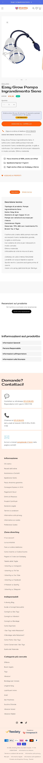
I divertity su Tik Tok (11, 570)
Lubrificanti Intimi (10, 690)
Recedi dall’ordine (10, 468)
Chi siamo (7, 464)
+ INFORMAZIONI (21, 117)
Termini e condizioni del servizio (13, 753)
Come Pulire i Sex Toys (12, 640)
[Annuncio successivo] (40, 2)
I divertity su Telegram (12, 589)
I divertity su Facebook (12, 580)
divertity (14, 747)
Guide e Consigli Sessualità (14, 607)
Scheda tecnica (27, 192)
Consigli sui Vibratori (11, 616)
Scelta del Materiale (11, 649)
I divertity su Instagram (12, 566)
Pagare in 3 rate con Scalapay (15, 557)
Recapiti (6, 756)
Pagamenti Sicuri (10, 492)
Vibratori (7, 676)
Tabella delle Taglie (11, 561)
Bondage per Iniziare (11, 681)
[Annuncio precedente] (3, 2)
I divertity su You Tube (12, 575)
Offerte (6, 662)
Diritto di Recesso (10, 497)
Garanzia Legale (10, 506)
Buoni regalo (8, 667)
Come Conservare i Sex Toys (14, 645)
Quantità (4, 100)
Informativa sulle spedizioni (32, 756)
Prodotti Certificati (10, 501)
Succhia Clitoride (10, 704)
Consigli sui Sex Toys (11, 612)
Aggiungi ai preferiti (12, 175)
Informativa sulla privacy (13, 515)
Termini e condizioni (11, 511)
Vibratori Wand (9, 709)
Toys (5, 672)
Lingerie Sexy (9, 686)
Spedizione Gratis (10, 478)
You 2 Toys (5, 83)
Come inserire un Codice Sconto (15, 552)
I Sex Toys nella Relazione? (14, 630)
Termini (31, 759)
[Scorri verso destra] (26, 79)
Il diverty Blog (9, 602)
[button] (2, 8)
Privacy (26, 759)
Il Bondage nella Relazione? (14, 635)
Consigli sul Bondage (11, 621)
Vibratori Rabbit (10, 714)
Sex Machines (9, 700)
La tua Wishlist (9, 542)
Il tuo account (9, 538)
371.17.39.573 (31, 131)
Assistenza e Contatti (12, 473)
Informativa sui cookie (12, 520)
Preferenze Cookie (10, 525)
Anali (6, 695)
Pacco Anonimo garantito (13, 482)
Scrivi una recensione (22, 311)
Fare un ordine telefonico (13, 547)
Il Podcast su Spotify (11, 585)
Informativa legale (16, 756)
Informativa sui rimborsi (26, 750)
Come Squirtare (9, 626)
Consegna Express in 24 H (13, 487)
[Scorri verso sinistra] (17, 79)
